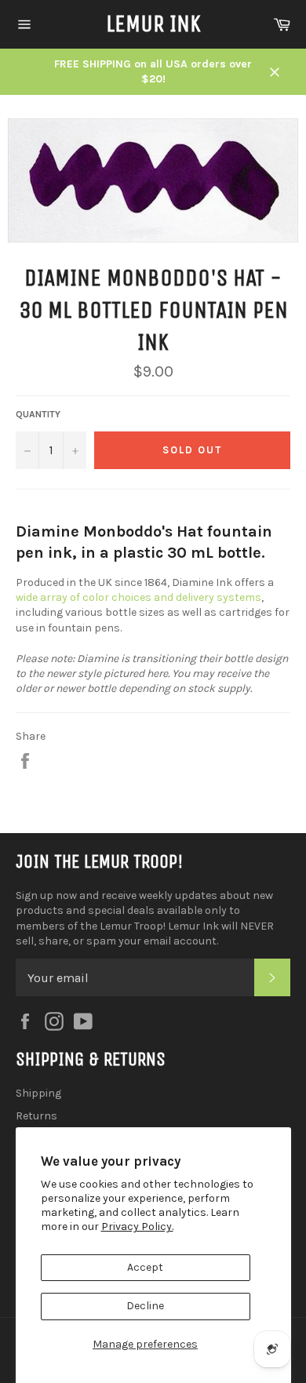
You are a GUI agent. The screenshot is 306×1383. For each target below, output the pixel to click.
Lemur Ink (153, 23)
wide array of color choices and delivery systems (138, 597)
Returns (36, 1116)
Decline (145, 1305)
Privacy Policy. (137, 1226)
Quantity (38, 414)
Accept (145, 1267)
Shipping (38, 1093)
